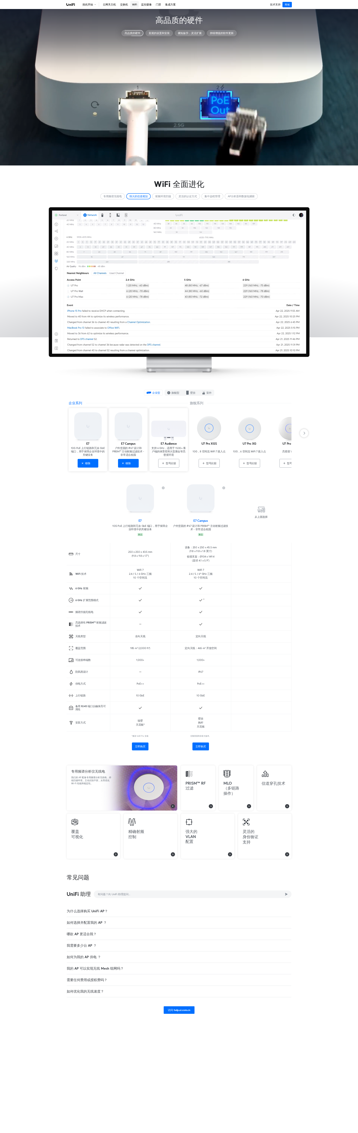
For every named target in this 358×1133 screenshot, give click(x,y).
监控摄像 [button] (146, 4)
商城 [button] (287, 4)
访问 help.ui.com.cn (179, 1010)
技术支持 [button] (275, 4)
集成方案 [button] (170, 4)
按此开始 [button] (87, 4)
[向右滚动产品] (306, 433)
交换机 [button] (124, 4)
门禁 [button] (158, 4)
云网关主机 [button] (109, 4)
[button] (70, 4)
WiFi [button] (134, 4)
